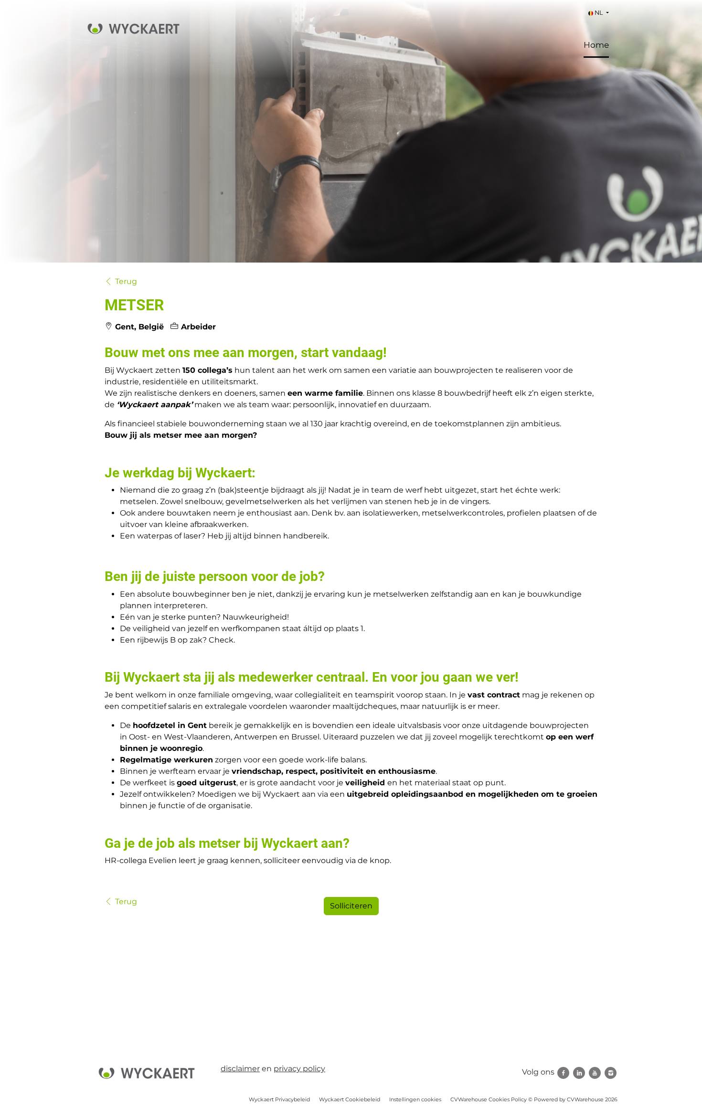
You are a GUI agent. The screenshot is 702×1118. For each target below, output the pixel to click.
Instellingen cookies (415, 1099)
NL (599, 12)
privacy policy (299, 1068)
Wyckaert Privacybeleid (279, 1099)
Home (596, 45)
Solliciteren (351, 905)
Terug (126, 281)
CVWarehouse (585, 1099)
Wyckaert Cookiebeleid (349, 1099)
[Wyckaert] (147, 1073)
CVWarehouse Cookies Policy (488, 1099)
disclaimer (240, 1068)
